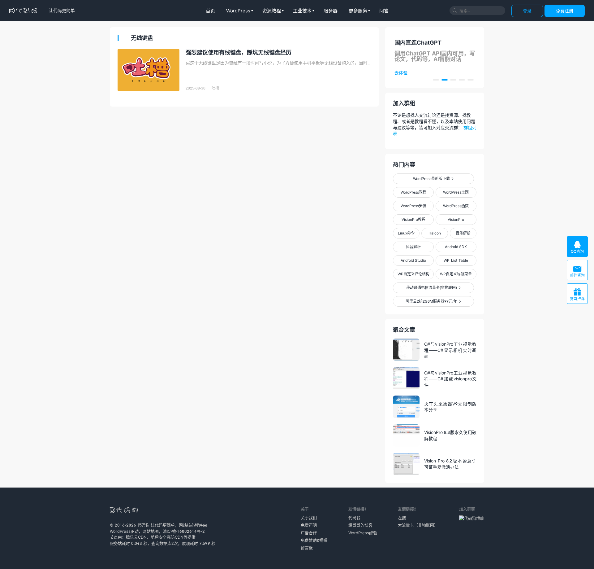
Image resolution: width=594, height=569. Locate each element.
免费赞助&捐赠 (314, 540)
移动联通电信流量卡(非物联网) (433, 287)
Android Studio (413, 260)
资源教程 (271, 10)
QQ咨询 (577, 247)
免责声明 (309, 525)
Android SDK (456, 246)
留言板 (307, 547)
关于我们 (309, 517)
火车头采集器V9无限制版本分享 (450, 407)
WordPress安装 (413, 206)
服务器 (331, 10)
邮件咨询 (577, 271)
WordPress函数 (456, 206)
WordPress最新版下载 (433, 178)
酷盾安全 (159, 537)
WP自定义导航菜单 (456, 274)
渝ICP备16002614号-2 (184, 531)
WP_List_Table (456, 260)
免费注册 (564, 10)
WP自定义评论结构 (413, 274)
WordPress (238, 10)
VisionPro (456, 219)
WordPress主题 (456, 192)
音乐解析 (463, 233)
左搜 (402, 517)
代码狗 (143, 525)
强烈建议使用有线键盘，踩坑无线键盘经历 (238, 52)
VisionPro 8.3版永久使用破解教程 (450, 435)
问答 (384, 10)
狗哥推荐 (577, 294)
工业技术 (302, 10)
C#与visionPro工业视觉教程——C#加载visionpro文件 (450, 378)
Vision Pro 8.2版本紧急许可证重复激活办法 (450, 464)
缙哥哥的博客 (360, 525)
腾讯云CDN (136, 537)
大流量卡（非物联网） (418, 525)
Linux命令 (406, 233)
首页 (210, 10)
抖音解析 (413, 246)
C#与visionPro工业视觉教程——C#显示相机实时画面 (450, 349)
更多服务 (358, 10)
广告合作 (309, 532)
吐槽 (215, 88)
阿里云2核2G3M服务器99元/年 (433, 301)
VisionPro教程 (413, 219)
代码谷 (354, 517)
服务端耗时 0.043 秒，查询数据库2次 (144, 543)
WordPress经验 (362, 532)
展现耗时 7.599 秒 (198, 543)
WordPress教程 (413, 192)
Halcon (434, 233)
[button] (436, 80)
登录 (527, 10)
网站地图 (151, 531)
